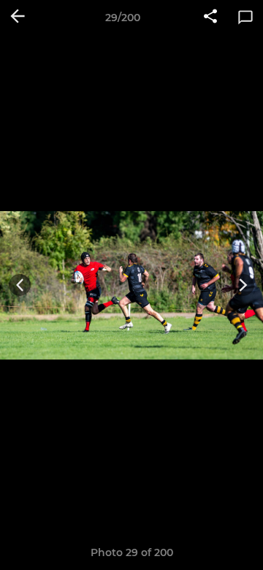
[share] (210, 17)
